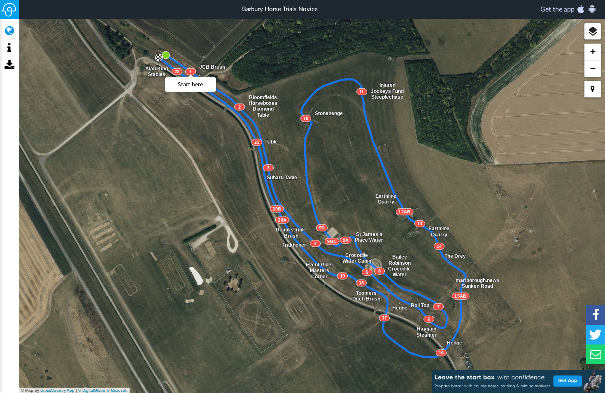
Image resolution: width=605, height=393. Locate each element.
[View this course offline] (9, 65)
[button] (592, 31)
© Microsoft (117, 390)
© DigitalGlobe (91, 390)
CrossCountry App (57, 390)
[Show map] (9, 30)
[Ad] (518, 381)
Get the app (558, 9)
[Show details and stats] (9, 48)
